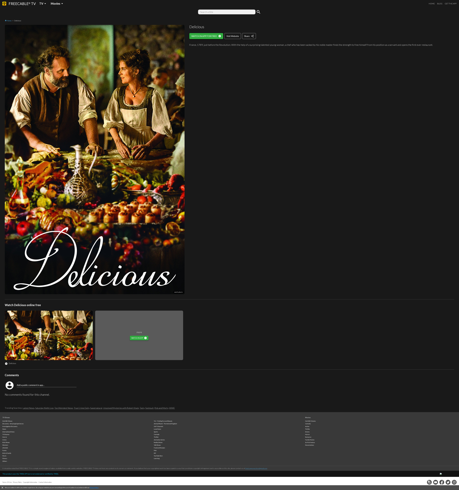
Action (307, 426)
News (4, 429)
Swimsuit (149, 408)
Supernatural (96, 408)
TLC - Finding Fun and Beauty (163, 421)
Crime (4, 440)
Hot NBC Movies (310, 421)
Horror (4, 437)
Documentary (309, 445)
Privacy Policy (94, 487)
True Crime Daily (81, 408)
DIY (155, 453)
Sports (156, 432)
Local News (157, 429)
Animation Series (159, 440)
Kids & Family (6, 453)
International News (8, 432)
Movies (308, 417)
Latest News (28, 408)
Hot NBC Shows (7, 421)
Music (4, 456)
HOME (432, 3)
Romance (308, 437)
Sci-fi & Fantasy (310, 442)
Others (4, 461)
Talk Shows (157, 445)
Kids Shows (6, 442)
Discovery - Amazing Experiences (13, 424)
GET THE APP (451, 3)
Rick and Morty (161, 408)
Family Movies (309, 440)
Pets (155, 450)
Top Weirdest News (63, 408)
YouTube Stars (158, 456)
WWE (172, 408)
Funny (4, 450)
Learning (156, 458)
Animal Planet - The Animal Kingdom (165, 424)
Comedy (156, 434)
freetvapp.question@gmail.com (256, 468)
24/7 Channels (158, 426)
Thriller (156, 437)
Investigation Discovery (9, 426)
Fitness (4, 458)
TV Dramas (5, 434)
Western (5, 445)
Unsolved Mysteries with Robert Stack (121, 408)
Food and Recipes (159, 448)
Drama (307, 432)
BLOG (439, 3)
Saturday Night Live (44, 408)
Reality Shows (158, 442)
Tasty (142, 408)
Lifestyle (5, 448)
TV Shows (6, 417)
